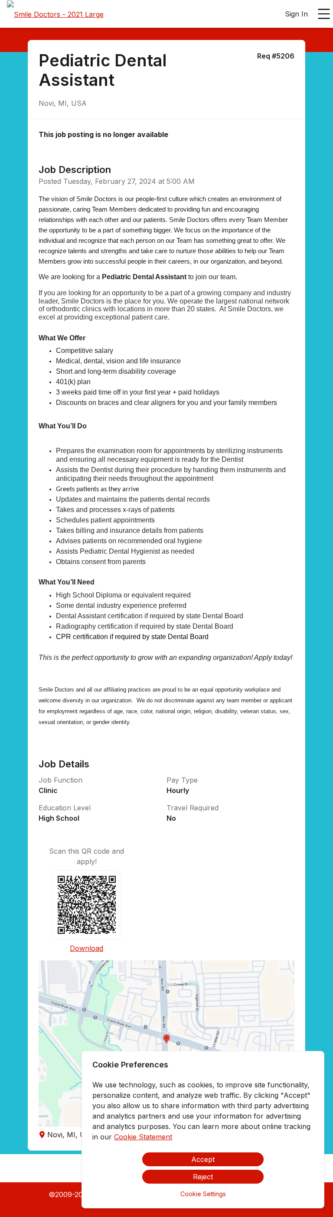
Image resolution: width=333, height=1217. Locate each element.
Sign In (296, 14)
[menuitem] (55, 14)
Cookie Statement (143, 1136)
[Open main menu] (324, 14)
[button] (166, 1043)
